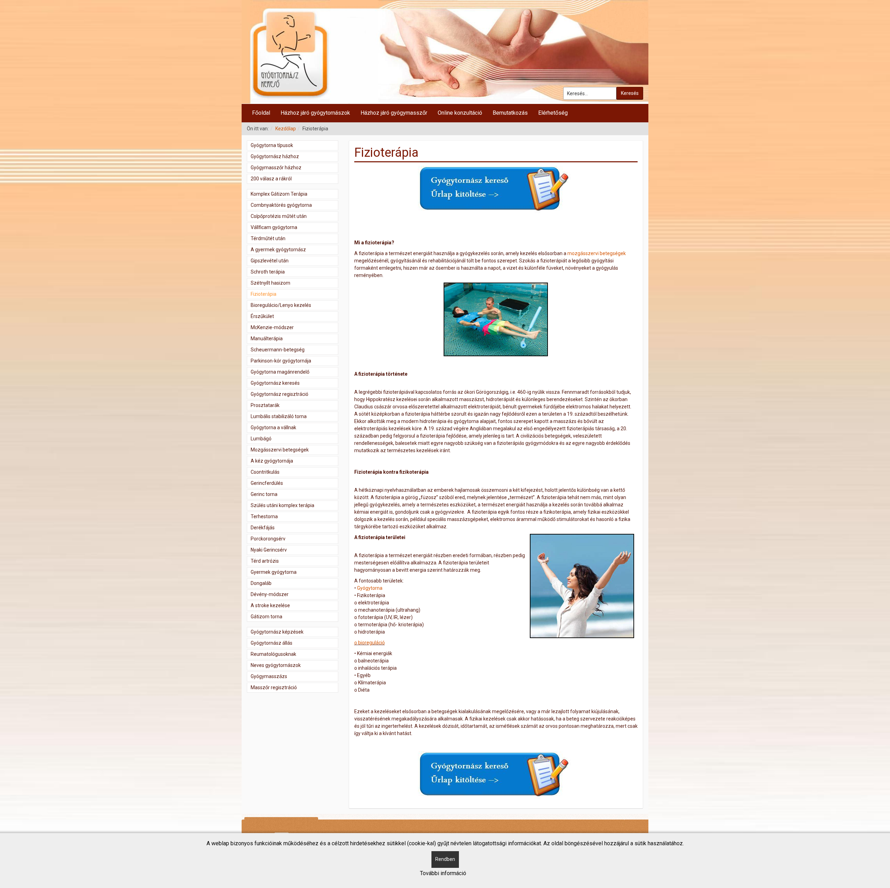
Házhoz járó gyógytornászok (315, 112)
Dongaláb (261, 583)
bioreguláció (369, 642)
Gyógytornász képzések (277, 632)
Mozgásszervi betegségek (280, 450)
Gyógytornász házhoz (275, 156)
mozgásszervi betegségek (596, 253)
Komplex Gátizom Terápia (279, 194)
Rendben (445, 859)
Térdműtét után (268, 238)
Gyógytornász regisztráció (279, 394)
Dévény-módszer (270, 594)
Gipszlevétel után (270, 260)
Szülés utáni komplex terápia (282, 505)
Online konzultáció (460, 112)
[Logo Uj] (445, 52)
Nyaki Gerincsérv (269, 550)
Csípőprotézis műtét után (279, 216)
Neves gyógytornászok (276, 665)
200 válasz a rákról (271, 178)
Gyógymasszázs (269, 676)
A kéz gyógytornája (272, 461)
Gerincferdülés (267, 483)
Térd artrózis (265, 561)
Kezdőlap (285, 128)
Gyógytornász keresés (275, 383)
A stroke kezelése (270, 605)
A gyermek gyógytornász (278, 249)
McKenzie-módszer (272, 327)
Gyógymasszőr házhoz (276, 167)
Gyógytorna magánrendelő (280, 372)
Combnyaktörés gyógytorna (281, 205)
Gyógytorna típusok (272, 145)
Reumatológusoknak (273, 654)
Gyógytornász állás (271, 643)
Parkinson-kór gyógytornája (281, 361)
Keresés (630, 93)
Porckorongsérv (268, 538)
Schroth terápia (268, 272)
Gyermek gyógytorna (274, 572)
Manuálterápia (267, 338)
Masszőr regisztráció (274, 687)
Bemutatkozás (510, 112)
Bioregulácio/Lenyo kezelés (281, 305)
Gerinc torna (264, 494)
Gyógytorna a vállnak (273, 427)
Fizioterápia (263, 294)
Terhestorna (264, 516)
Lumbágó (261, 438)
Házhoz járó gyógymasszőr (394, 112)
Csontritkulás (265, 472)
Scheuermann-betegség (278, 349)
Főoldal (261, 112)
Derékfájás (263, 527)
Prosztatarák (265, 405)
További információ (443, 873)
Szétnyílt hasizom (270, 283)
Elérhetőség (553, 112)
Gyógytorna (369, 588)
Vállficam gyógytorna (274, 227)
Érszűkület (262, 316)
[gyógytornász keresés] (496, 190)
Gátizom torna (266, 616)
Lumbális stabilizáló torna (279, 416)
